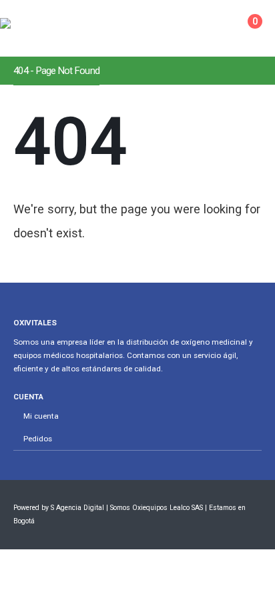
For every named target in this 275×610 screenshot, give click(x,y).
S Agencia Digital (77, 507)
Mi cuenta (41, 416)
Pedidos (37, 438)
